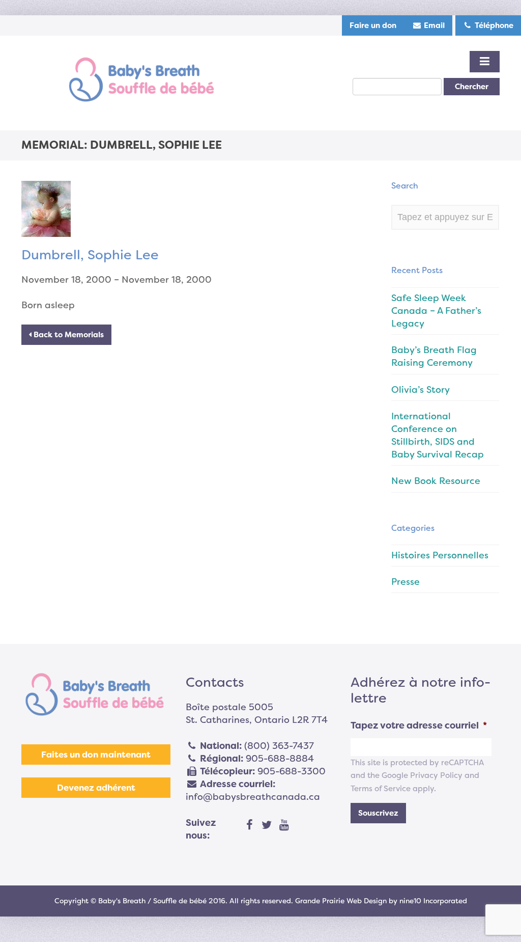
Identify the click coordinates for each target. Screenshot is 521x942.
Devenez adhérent (96, 787)
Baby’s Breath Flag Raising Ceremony (434, 356)
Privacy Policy (436, 775)
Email (433, 25)
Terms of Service (381, 789)
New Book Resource (435, 481)
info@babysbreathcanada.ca (253, 797)
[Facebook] (249, 825)
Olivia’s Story (420, 390)
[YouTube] (284, 825)
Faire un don (373, 25)
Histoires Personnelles (439, 555)
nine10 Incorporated (433, 900)
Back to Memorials (68, 335)
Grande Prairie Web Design (341, 900)
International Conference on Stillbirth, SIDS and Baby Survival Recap (437, 435)
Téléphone (493, 25)
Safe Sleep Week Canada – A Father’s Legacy (436, 311)
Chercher (471, 87)
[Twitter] (266, 825)
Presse (405, 582)
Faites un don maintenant (96, 754)
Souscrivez (378, 813)
